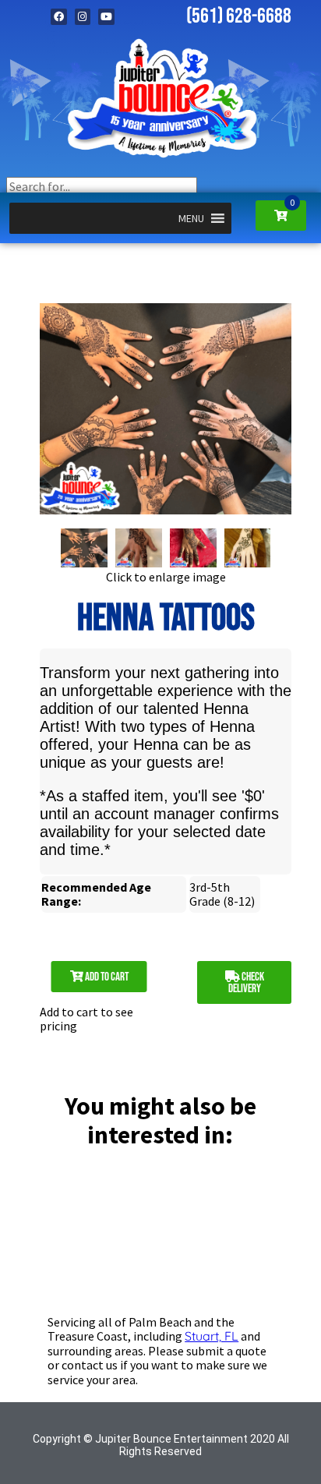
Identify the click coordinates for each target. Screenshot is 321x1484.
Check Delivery (246, 983)
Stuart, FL (211, 1336)
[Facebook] (59, 17)
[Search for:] (101, 186)
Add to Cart (106, 977)
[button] (191, 218)
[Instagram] (83, 17)
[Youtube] (106, 17)
